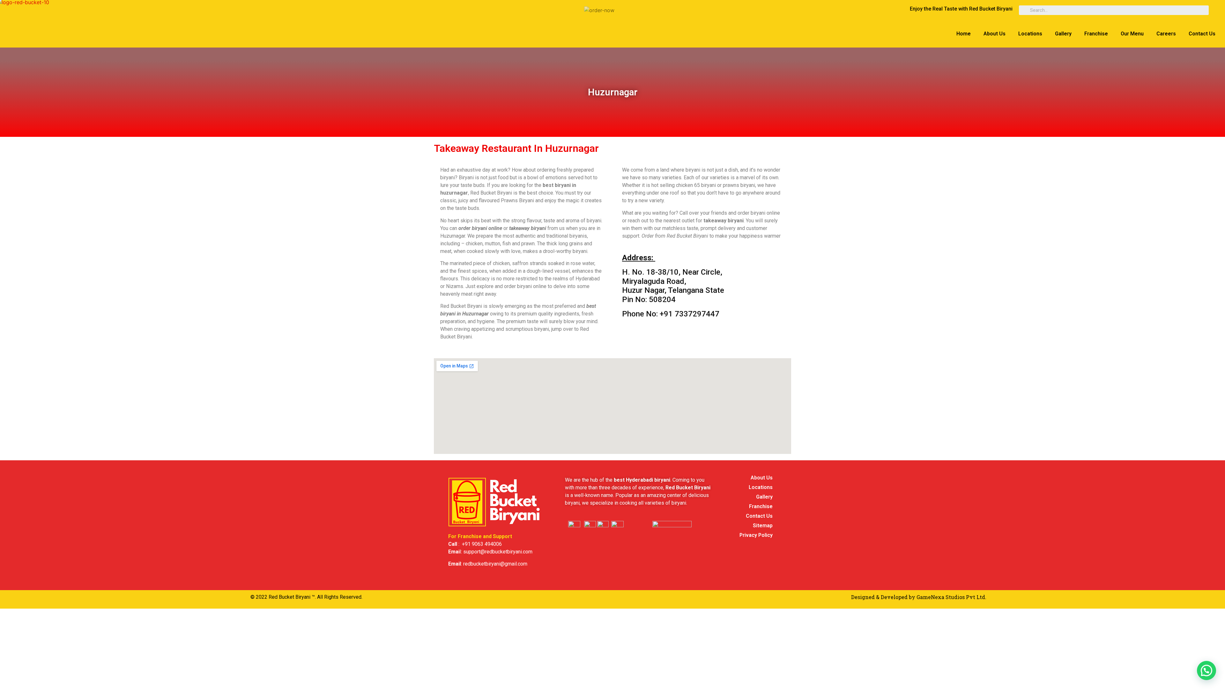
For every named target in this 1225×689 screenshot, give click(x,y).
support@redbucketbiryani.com (497, 552)
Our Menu (1132, 34)
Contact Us (1202, 34)
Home (963, 34)
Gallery (1063, 34)
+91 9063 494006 (482, 544)
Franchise (1096, 34)
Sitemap (763, 525)
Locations (1030, 34)
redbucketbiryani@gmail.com (495, 564)
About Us (995, 34)
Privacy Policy (756, 535)
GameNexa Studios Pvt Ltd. (951, 597)
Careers (1166, 34)
